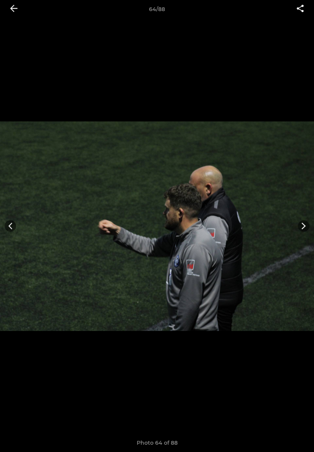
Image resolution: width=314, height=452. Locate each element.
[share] (300, 9)
